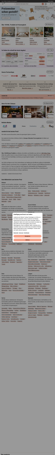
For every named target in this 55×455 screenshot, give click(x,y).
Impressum (21, 232)
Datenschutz (16, 232)
